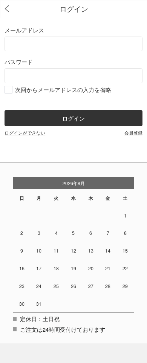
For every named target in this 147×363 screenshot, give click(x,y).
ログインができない (25, 132)
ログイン (73, 118)
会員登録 (133, 132)
